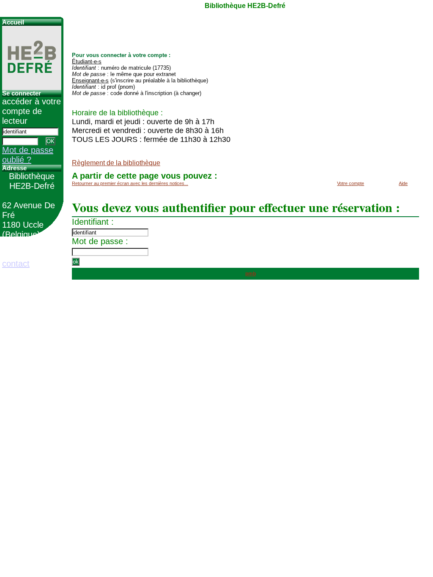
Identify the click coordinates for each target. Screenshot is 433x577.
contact (16, 263)
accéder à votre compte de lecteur (31, 111)
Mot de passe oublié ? (27, 154)
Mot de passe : (100, 241)
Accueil (13, 22)
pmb (250, 274)
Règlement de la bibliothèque (116, 162)
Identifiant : (93, 221)
